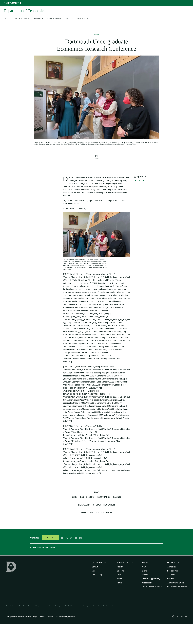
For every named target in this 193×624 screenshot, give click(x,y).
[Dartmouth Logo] (12, 3)
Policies (50, 616)
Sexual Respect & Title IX (152, 587)
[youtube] (76, 538)
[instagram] (71, 538)
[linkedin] (80, 538)
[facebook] (135, 180)
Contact (95, 567)
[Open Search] (188, 11)
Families (120, 583)
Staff (119, 575)
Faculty (120, 567)
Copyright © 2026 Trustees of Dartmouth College (21, 616)
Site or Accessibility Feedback (65, 616)
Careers (145, 575)
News (144, 567)
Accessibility (146, 583)
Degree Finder (172, 571)
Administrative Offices (175, 583)
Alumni (119, 579)
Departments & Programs (177, 587)
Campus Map (97, 575)
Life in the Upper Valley (151, 579)
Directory (170, 579)
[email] (143, 180)
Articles (96, 34)
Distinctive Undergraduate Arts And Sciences (63, 606)
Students (120, 571)
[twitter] (67, 538)
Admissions (171, 567)
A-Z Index (171, 575)
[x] (139, 180)
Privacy (42, 616)
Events (144, 571)
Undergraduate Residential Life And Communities (98, 606)
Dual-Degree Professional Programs (30, 606)
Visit (93, 571)
